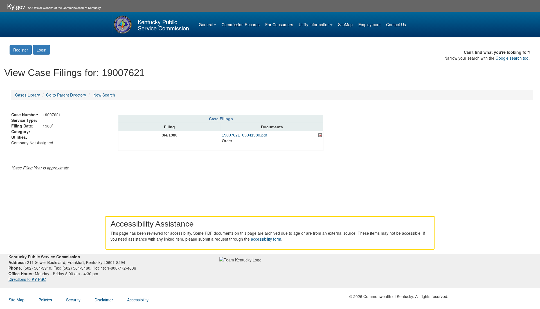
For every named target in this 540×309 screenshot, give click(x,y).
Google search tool (512, 58)
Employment (369, 24)
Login (41, 50)
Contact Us (396, 24)
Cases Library (27, 95)
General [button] (206, 24)
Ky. (16, 6)
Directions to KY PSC (27, 279)
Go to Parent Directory (66, 95)
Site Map (16, 300)
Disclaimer (103, 300)
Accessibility (137, 300)
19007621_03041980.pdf (244, 135)
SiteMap (345, 24)
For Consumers (279, 24)
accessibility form (266, 239)
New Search (104, 95)
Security (73, 300)
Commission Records (241, 24)
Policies (45, 300)
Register (20, 50)
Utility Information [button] (314, 24)
